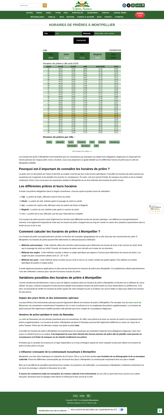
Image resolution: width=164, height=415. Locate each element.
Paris (49, 142)
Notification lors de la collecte (53, 410)
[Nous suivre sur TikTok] (129, 5)
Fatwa (58, 13)
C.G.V (84, 403)
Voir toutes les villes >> (82, 151)
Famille (51, 17)
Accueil (29, 13)
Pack (62, 17)
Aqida (48, 13)
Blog (99, 17)
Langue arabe (119, 13)
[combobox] (68, 33)
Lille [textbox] (57, 33)
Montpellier (72, 146)
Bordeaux (85, 146)
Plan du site (92, 403)
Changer (81, 40)
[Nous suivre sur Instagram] (124, 5)
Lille (96, 146)
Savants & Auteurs (85, 17)
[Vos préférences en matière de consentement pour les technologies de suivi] (160, 411)
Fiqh (65, 13)
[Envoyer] (45, 5)
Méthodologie (37, 17)
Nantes (102, 142)
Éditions (70, 17)
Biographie (92, 13)
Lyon (71, 142)
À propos (119, 17)
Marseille (60, 142)
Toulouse (81, 142)
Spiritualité (77, 13)
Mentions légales (73, 403)
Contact (108, 17)
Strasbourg (114, 142)
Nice (92, 142)
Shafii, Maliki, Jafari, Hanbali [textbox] (104, 33)
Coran (39, 13)
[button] (133, 5)
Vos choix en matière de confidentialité (94, 409)
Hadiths (105, 13)
